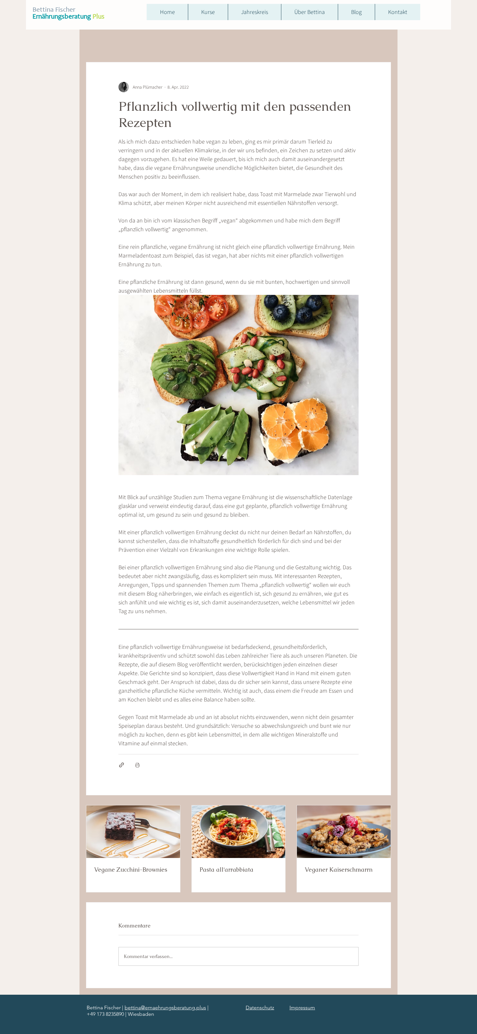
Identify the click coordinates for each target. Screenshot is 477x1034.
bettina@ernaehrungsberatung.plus (165, 1007)
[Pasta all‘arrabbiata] (239, 831)
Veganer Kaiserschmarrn (339, 869)
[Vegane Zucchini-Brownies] (133, 831)
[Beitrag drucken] (137, 765)
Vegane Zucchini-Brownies (130, 869)
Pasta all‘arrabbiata (226, 869)
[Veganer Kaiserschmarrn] (344, 831)
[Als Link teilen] (121, 765)
